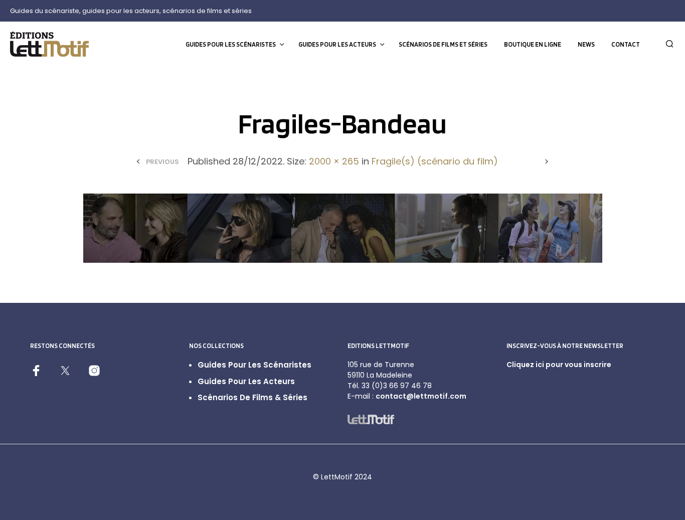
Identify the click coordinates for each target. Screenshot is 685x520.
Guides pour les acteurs (337, 44)
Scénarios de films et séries (443, 44)
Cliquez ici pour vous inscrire (558, 365)
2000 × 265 (334, 161)
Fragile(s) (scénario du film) (435, 161)
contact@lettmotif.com (421, 396)
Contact (625, 44)
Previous (162, 161)
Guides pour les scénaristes (231, 44)
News (586, 44)
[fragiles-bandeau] (342, 227)
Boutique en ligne (532, 44)
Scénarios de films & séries (252, 397)
